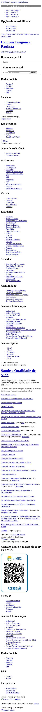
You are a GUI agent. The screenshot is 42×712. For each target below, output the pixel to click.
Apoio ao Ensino (12, 219)
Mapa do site (10, 30)
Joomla (36, 703)
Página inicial (6, 119)
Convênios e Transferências (16, 319)
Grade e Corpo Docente (14, 174)
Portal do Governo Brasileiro (19, 6)
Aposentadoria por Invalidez (11, 403)
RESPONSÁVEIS (13, 137)
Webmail (10, 354)
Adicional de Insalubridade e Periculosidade (17, 399)
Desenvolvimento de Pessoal (16, 338)
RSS (7, 666)
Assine (8, 678)
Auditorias (9, 317)
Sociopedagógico (12, 254)
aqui (22, 423)
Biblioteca (9, 129)
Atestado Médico (7, 407)
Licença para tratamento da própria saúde (16, 478)
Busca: (5, 73)
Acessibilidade (11, 26)
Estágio (8, 233)
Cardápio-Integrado (13, 231)
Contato (8, 104)
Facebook (9, 658)
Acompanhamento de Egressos (17, 295)
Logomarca (10, 270)
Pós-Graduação (11, 205)
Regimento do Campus (14, 277)
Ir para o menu (12, 12)
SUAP (8, 135)
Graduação (10, 202)
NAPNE (9, 242)
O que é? (9, 676)
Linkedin (9, 664)
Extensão (9, 207)
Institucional (10, 165)
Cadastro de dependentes (10, 427)
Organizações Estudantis (15, 246)
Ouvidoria (9, 111)
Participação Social (13, 315)
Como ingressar (11, 198)
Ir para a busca (12, 14)
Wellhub (4, 531)
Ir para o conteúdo (13, 10)
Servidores (9, 170)
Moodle (10, 350)
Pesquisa (9, 248)
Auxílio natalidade (7, 423)
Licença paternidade (8, 474)
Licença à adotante (8, 455)
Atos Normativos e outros (15, 264)
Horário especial (7, 445)
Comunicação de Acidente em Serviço (15, 441)
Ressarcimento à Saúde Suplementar (14, 510)
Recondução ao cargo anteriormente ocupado (17, 496)
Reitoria (8, 113)
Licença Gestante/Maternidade (12, 458)
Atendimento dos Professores (16, 221)
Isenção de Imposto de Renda (12, 451)
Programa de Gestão (13, 281)
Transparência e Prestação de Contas (19, 336)
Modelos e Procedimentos (15, 272)
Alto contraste (11, 28)
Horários (9, 237)
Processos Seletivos (13, 153)
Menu (5, 141)
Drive (9, 358)
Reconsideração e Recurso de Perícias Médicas (18, 500)
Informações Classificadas (15, 328)
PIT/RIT (9, 274)
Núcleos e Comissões (13, 184)
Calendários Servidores (14, 266)
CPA (7, 182)
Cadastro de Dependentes (10, 431)
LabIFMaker (10, 133)
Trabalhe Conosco (12, 156)
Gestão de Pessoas (12, 268)
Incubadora (10, 131)
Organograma (11, 168)
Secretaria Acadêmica (13, 252)
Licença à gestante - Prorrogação (13, 466)
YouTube (9, 660)
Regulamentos (11, 250)
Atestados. (25, 437)
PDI (7, 176)
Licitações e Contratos (14, 293)
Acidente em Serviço (8, 395)
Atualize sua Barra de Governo (20, 8)
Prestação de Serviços (14, 188)
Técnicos (9, 200)
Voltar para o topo (8, 539)
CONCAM (10, 180)
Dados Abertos (11, 334)
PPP (7, 178)
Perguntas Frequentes (13, 332)
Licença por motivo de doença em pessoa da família (20, 484)
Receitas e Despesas (13, 321)
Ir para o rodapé (12, 16)
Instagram (9, 662)
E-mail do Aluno (13, 356)
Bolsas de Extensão (13, 227)
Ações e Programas (13, 313)
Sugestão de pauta (12, 693)
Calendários (10, 229)
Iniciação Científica (13, 240)
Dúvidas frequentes (13, 102)
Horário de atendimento (14, 172)
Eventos (9, 186)
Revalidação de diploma (14, 301)
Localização (10, 106)
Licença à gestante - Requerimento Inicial (16, 462)
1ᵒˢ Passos (9, 217)
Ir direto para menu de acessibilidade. (14, 2)
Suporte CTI (10, 279)
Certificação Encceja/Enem (16, 291)
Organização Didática (14, 244)
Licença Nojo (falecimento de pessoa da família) (18, 470)
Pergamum (11, 352)
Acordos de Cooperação (14, 299)
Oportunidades (11, 297)
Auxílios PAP (11, 223)
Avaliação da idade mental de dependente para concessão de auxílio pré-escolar (18, 412)
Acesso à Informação (13, 109)
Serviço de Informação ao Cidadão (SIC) (21, 330)
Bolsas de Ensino (12, 225)
